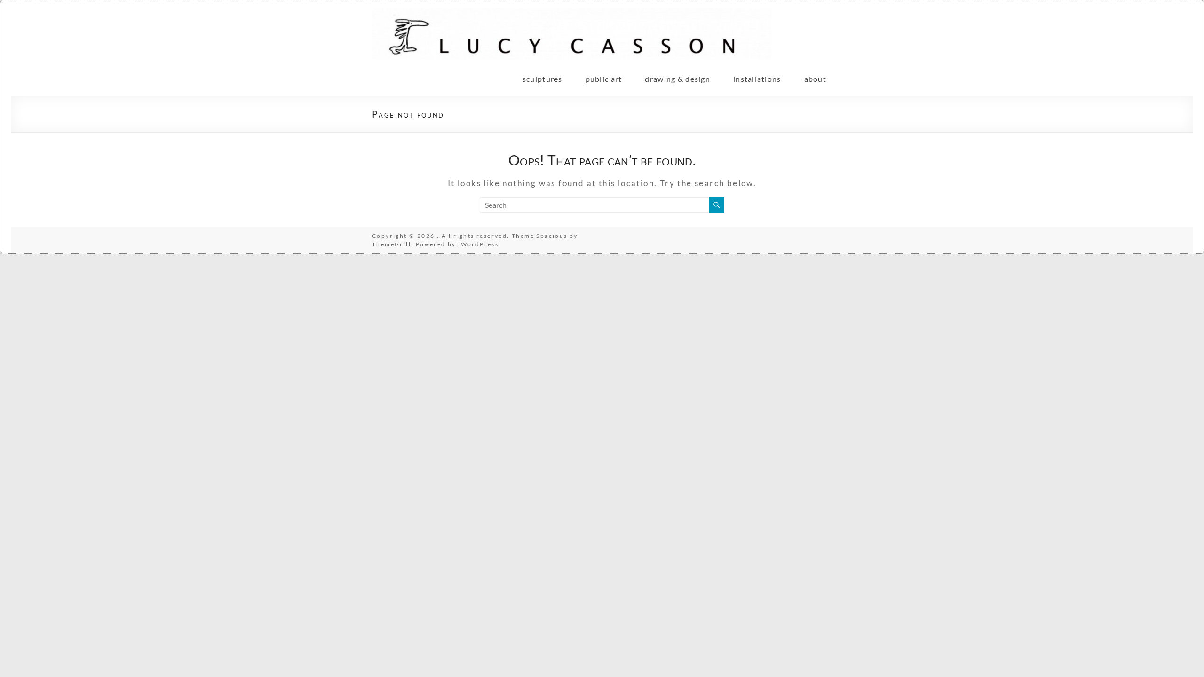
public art (604, 78)
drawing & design (677, 78)
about (815, 78)
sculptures (542, 78)
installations (757, 78)
